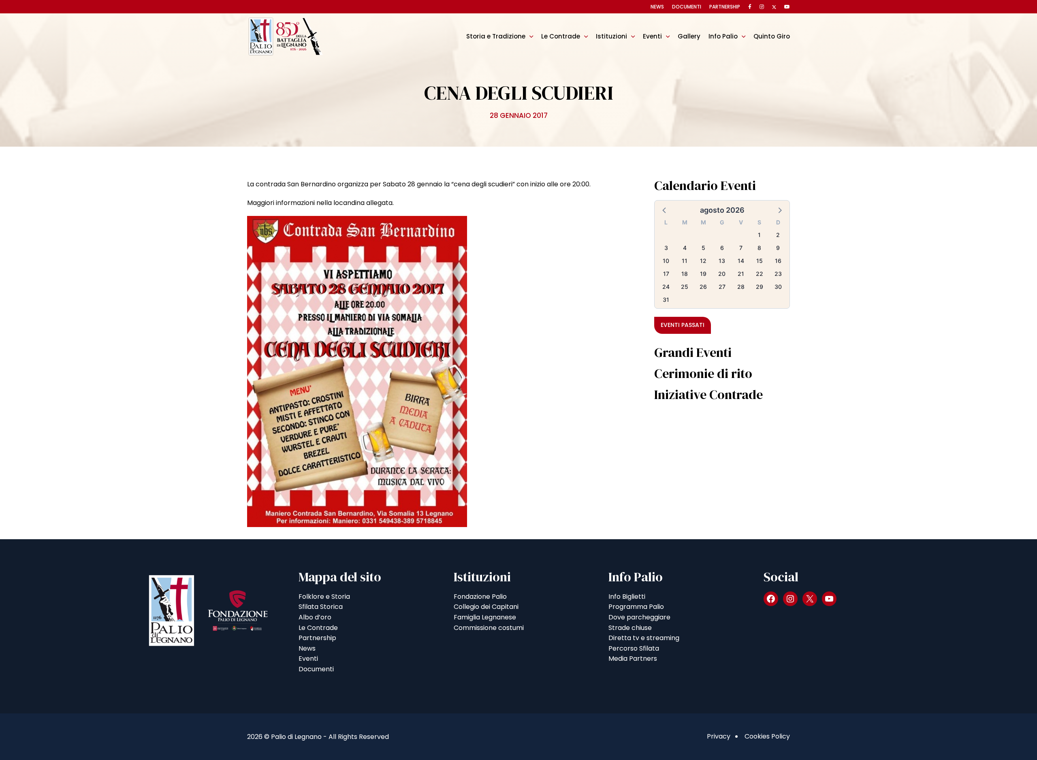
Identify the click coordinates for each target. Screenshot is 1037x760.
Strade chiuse (630, 627)
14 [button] (741, 260)
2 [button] (778, 234)
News (657, 6)
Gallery (689, 36)
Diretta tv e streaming (643, 638)
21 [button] (741, 273)
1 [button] (759, 234)
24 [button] (666, 286)
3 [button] (666, 247)
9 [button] (778, 247)
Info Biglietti (626, 596)
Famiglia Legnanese (485, 617)
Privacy (718, 736)
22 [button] (759, 273)
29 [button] (759, 286)
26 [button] (703, 286)
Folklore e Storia (324, 596)
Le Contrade (560, 36)
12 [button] (703, 260)
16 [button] (778, 260)
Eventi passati (682, 325)
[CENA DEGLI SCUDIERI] (357, 371)
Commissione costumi (489, 627)
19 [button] (703, 273)
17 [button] (666, 273)
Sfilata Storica (321, 606)
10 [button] (666, 260)
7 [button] (741, 247)
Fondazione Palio (480, 596)
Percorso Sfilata (633, 648)
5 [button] (703, 247)
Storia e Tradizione (495, 36)
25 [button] (684, 286)
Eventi (652, 36)
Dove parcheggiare (639, 617)
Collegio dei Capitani (486, 606)
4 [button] (685, 247)
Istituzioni (611, 36)
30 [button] (778, 286)
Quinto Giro (771, 36)
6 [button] (722, 247)
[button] (665, 210)
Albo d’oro (315, 617)
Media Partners (632, 658)
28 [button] (741, 286)
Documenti (686, 6)
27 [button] (722, 286)
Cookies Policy (767, 736)
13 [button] (722, 260)
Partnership (724, 6)
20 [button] (721, 273)
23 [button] (778, 273)
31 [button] (666, 299)
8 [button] (759, 247)
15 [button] (759, 260)
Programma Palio (636, 606)
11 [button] (684, 260)
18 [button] (684, 273)
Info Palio (723, 36)
